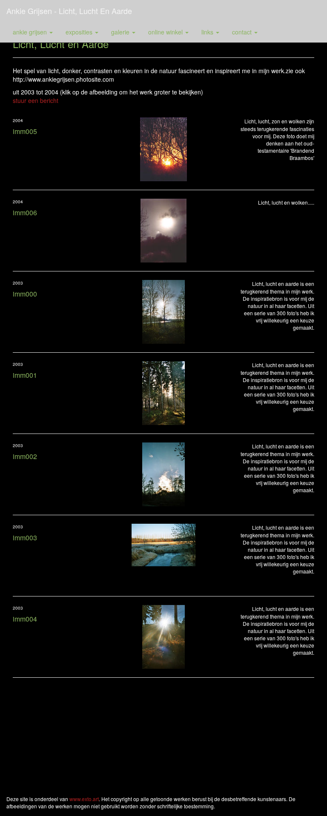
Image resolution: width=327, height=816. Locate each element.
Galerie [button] (121, 32)
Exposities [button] (80, 32)
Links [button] (208, 32)
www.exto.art (84, 798)
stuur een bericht (35, 100)
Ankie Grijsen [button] (31, 32)
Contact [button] (242, 32)
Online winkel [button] (166, 32)
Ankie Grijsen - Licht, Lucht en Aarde (69, 10)
